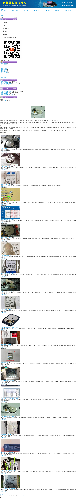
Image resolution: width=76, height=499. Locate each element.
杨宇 (27, 495)
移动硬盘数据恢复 (15, 10)
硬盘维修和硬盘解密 (4, 72)
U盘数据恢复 (3, 76)
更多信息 (1, 494)
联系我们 (2, 15)
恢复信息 (2, 9)
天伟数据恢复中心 (4, 151)
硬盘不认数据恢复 (68, 10)
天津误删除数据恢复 (4, 67)
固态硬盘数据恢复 (4, 10)
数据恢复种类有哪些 (4, 92)
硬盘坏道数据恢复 (57, 10)
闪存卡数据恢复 (3, 77)
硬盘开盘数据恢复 (4, 71)
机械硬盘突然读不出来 (4, 81)
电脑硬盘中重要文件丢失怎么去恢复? (7, 91)
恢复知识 (2, 13)
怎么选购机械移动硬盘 (4, 82)
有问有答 (2, 14)
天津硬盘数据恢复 (25, 10)
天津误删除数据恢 (36, 10)
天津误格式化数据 (47, 10)
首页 (2, 8)
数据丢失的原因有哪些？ (5, 93)
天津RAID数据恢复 (4, 74)
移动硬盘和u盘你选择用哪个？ (6, 90)
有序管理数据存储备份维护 (5, 85)
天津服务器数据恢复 (4, 73)
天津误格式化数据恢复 (4, 68)
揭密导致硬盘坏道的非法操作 (6, 83)
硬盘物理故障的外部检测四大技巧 (6, 84)
